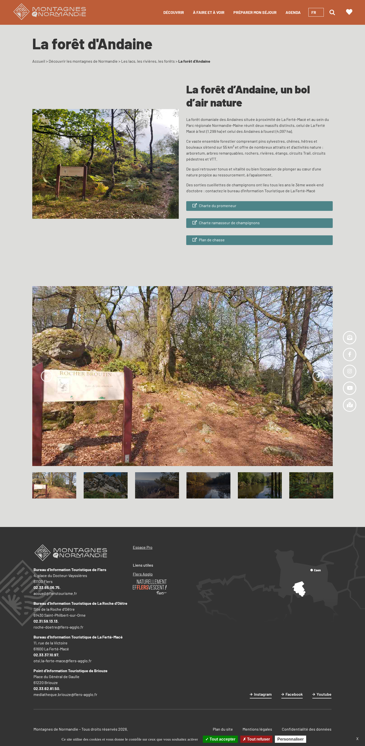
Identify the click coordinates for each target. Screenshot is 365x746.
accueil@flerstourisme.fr (55, 593)
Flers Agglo (143, 574)
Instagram (263, 694)
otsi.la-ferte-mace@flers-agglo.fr (63, 660)
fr (313, 12)
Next (318, 376)
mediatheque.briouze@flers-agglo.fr (65, 694)
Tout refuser (258, 739)
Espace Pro (142, 547)
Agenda (293, 12)
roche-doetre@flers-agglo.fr (58, 627)
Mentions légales (257, 729)
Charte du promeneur (217, 205)
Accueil (38, 61)
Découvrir (173, 12)
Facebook (294, 694)
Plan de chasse (211, 239)
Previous (47, 376)
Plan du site (223, 729)
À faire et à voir (208, 12)
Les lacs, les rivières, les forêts (148, 61)
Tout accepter (222, 739)
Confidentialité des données (306, 729)
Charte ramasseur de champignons (229, 222)
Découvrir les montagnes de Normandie (83, 61)
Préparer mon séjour (255, 12)
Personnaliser (290, 739)
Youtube (324, 694)
